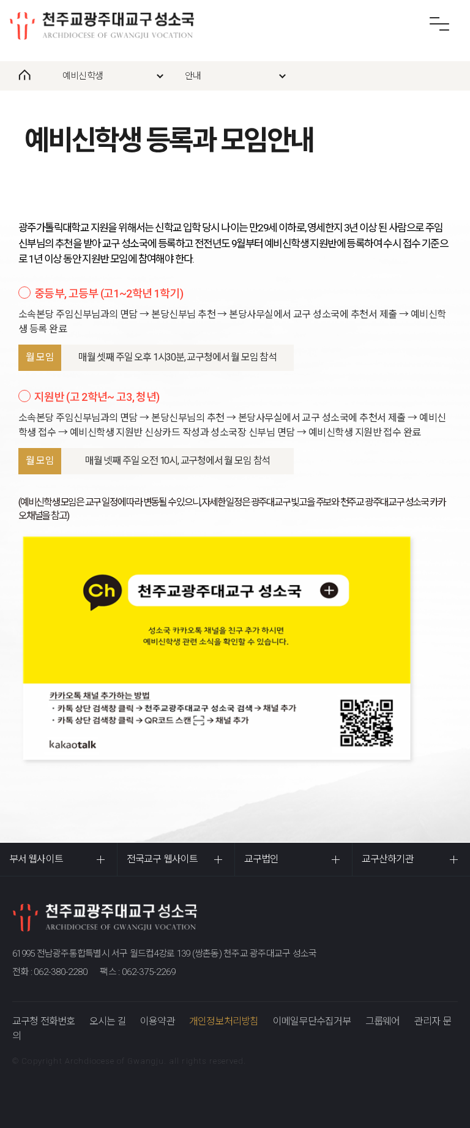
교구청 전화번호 (43, 1021)
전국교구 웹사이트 (162, 859)
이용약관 (157, 1021)
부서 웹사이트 (36, 859)
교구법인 (261, 859)
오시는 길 (107, 1021)
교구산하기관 (388, 859)
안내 (193, 75)
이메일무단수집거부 (312, 1021)
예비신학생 (82, 75)
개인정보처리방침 (224, 1021)
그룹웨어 (382, 1021)
